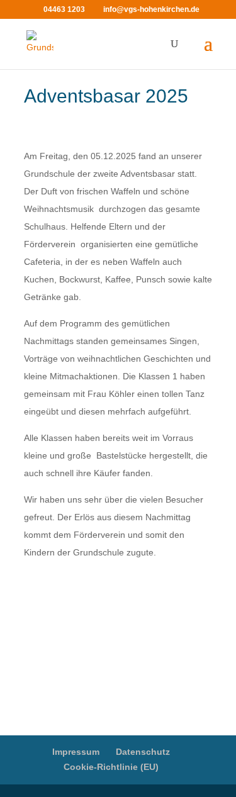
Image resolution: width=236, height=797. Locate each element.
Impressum (75, 752)
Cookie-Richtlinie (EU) (111, 767)
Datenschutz (143, 752)
